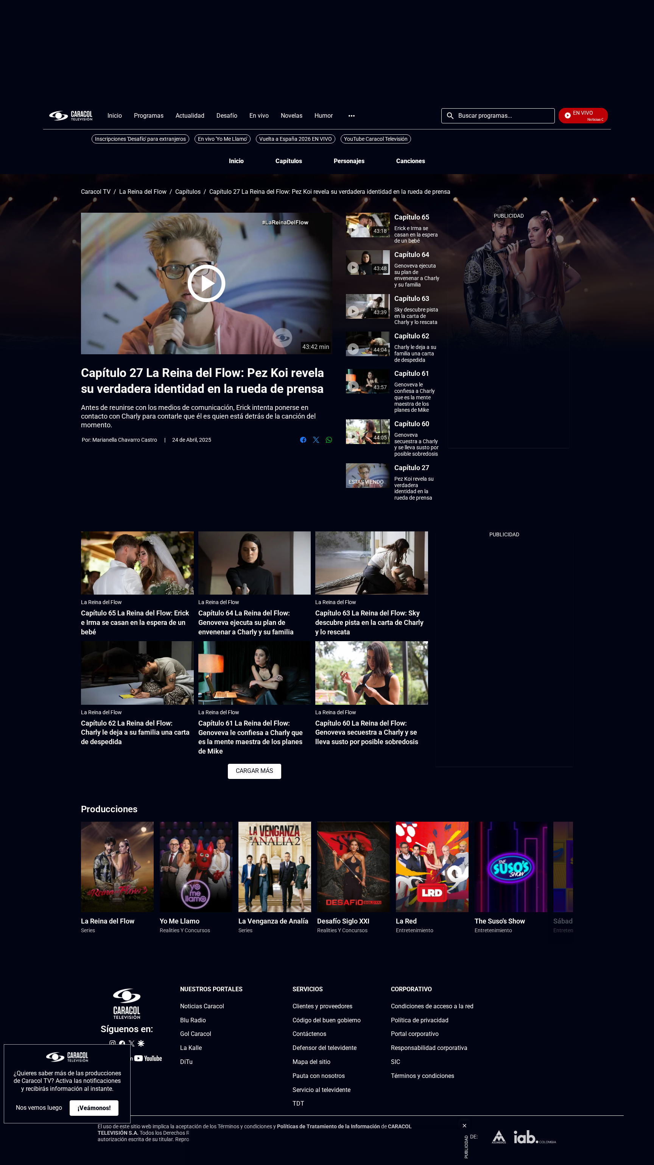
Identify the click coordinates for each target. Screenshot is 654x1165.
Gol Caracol (195, 1033)
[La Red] (432, 867)
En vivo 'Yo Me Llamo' (222, 139)
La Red (406, 921)
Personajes (349, 161)
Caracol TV (96, 191)
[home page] (70, 115)
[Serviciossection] (358, 990)
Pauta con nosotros (319, 1075)
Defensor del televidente (325, 1047)
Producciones (109, 809)
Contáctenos (309, 1033)
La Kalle (191, 1047)
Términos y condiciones (422, 1075)
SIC (395, 1061)
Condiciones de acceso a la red (432, 1006)
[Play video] (207, 283)
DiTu (186, 1061)
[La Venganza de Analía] (274, 867)
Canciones (410, 161)
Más (351, 116)
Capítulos (289, 161)
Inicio (236, 161)
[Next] (548, 882)
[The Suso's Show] (511, 867)
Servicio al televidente (321, 1089)
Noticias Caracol (202, 1006)
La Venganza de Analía (273, 921)
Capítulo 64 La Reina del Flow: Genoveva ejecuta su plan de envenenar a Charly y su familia (246, 622)
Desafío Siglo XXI (343, 921)
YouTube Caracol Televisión (376, 139)
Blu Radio (193, 1019)
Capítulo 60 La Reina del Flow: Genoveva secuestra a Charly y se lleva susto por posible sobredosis (366, 732)
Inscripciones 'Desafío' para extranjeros (140, 139)
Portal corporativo (415, 1033)
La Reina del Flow (143, 191)
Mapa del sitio (311, 1061)
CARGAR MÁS (254, 770)
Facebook (303, 439)
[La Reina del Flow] (117, 867)
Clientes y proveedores (322, 1006)
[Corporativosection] (471, 990)
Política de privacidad (419, 1019)
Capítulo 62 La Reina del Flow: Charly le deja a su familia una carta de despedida (135, 732)
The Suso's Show (500, 921)
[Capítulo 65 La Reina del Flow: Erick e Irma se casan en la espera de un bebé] (137, 563)
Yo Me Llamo (179, 921)
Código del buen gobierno (327, 1019)
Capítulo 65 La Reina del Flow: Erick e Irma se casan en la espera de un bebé (135, 622)
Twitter (316, 439)
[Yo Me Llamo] (196, 867)
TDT (298, 1103)
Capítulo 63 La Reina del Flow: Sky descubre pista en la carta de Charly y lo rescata (369, 622)
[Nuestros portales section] (245, 990)
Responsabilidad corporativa (429, 1047)
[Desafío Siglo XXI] (353, 867)
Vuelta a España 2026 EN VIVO (295, 139)
